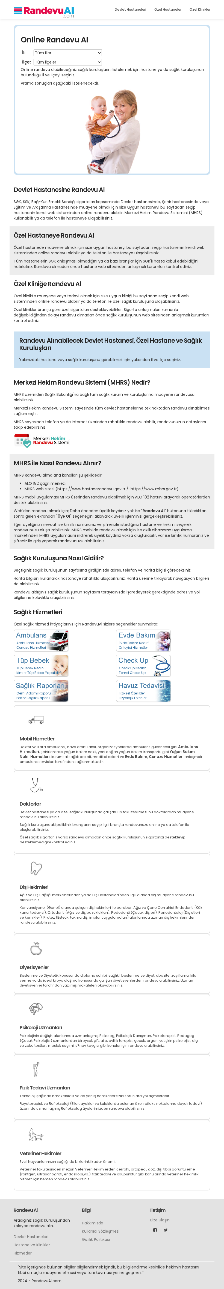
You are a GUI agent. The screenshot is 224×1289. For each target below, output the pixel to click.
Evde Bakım (136, 756)
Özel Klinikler (200, 9)
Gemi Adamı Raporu (33, 693)
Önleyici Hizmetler (133, 647)
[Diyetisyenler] (36, 948)
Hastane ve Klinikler (32, 1245)
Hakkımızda (92, 1223)
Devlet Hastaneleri (130, 9)
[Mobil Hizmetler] (36, 720)
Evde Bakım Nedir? (134, 643)
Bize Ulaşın (160, 1220)
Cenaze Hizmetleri (31, 647)
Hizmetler (23, 1253)
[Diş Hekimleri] (36, 868)
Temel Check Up (132, 672)
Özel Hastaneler (167, 9)
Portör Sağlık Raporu (33, 698)
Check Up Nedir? (132, 668)
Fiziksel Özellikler (132, 693)
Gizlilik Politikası (96, 1239)
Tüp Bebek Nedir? (30, 668)
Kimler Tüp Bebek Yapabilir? (39, 672)
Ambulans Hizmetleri (33, 643)
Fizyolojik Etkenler (132, 698)
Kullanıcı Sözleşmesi (100, 1231)
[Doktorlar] (36, 785)
